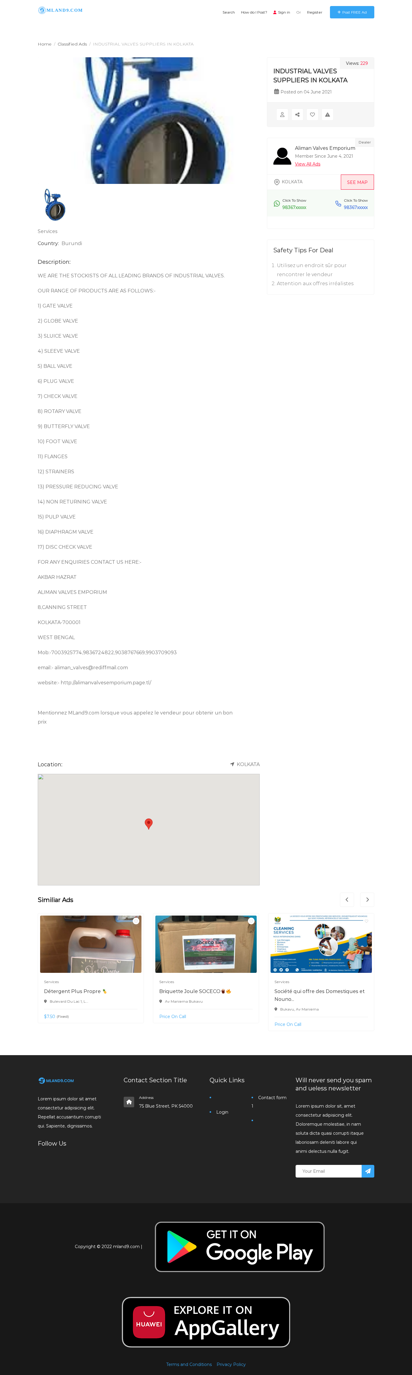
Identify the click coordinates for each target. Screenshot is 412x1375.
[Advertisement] (320, 347)
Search (229, 12)
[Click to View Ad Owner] (282, 115)
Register (314, 12)
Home (45, 44)
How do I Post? (254, 12)
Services (48, 231)
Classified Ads (72, 44)
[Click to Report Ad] (328, 115)
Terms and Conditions (189, 1364)
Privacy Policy (231, 1364)
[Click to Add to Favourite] (312, 115)
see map (357, 182)
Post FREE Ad (354, 12)
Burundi (72, 243)
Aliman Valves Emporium (325, 148)
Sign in (284, 12)
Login (222, 1112)
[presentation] (347, 900)
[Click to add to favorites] (136, 921)
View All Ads (307, 164)
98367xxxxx (294, 207)
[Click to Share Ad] (297, 115)
